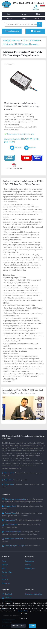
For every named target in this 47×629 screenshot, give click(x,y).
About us (23, 18)
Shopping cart (30, 568)
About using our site (14, 480)
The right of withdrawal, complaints (23, 520)
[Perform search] (39, 24)
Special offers (6, 572)
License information (22, 546)
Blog (38, 14)
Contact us (38, 18)
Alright (32, 626)
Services (24, 14)
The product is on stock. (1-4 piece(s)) (20, 134)
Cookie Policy (23, 611)
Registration (29, 561)
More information (18, 626)
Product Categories (12, 31)
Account (28, 565)
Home (9, 14)
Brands (9, 18)
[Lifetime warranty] (9, 155)
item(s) (37, 31)
